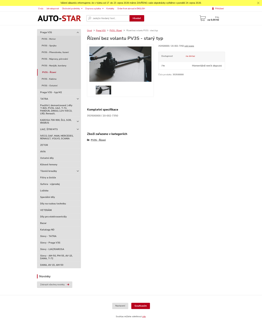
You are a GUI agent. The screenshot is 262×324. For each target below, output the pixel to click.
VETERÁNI (46, 210)
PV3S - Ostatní (49, 85)
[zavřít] (258, 3)
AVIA (43, 151)
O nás (40, 8)
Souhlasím (140, 305)
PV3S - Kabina (49, 79)
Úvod (89, 30)
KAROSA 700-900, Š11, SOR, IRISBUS (56, 121)
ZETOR (44, 145)
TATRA (44, 98)
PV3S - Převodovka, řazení (55, 52)
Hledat (137, 18)
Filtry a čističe (48, 177)
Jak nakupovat (53, 8)
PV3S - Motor (49, 39)
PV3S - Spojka (49, 45)
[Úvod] (60, 18)
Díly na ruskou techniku (53, 203)
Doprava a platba (93, 8)
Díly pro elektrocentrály (53, 216)
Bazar (43, 223)
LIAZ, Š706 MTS (49, 129)
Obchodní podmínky (71, 8)
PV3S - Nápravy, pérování (55, 59)
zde (144, 316)
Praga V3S (46, 32)
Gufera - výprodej (50, 184)
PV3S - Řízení (49, 72)
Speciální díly (47, 197)
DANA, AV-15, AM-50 (51, 264)
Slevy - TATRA (48, 236)
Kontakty (110, 8)
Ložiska (44, 190)
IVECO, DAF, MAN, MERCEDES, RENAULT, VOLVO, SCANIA (57, 137)
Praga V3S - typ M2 (51, 92)
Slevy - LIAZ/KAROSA (52, 249)
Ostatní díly (47, 158)
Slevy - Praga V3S (50, 242)
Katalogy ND (47, 229)
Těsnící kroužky (48, 171)
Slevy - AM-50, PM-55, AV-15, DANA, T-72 (56, 257)
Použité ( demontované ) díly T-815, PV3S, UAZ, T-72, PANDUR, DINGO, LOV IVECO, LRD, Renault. (56, 109)
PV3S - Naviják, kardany (54, 65)
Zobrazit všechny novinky (52, 284)
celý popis (189, 46)
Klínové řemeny (48, 164)
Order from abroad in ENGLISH (131, 8)
